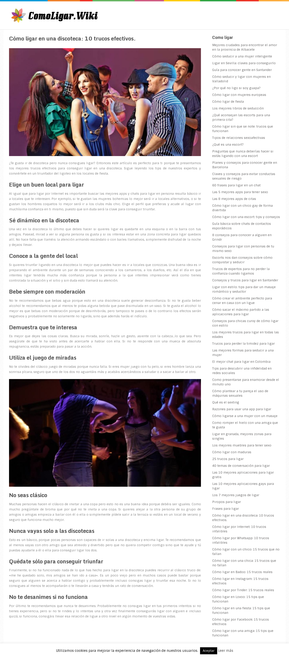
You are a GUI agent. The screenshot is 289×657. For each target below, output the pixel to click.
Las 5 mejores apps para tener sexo (240, 192)
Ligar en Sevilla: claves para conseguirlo (244, 63)
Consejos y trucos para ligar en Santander (245, 280)
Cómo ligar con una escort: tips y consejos (246, 217)
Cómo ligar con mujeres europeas (239, 95)
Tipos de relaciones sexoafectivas (238, 138)
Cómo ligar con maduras (231, 452)
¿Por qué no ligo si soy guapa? (236, 88)
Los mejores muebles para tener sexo (241, 445)
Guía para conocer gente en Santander (242, 70)
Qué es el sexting (225, 402)
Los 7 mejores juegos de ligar (235, 495)
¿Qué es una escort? (228, 144)
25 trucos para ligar (228, 459)
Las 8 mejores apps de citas (234, 199)
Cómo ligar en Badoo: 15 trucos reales (242, 572)
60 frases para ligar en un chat (236, 185)
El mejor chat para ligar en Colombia (241, 362)
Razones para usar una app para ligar (241, 409)
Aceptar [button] (208, 651)
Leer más (225, 650)
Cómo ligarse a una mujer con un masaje (244, 416)
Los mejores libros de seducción (238, 108)
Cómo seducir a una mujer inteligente (242, 56)
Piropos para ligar (226, 502)
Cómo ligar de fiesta (228, 102)
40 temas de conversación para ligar (241, 466)
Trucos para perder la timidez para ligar (243, 344)
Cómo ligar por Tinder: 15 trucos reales (243, 590)
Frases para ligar (225, 509)
